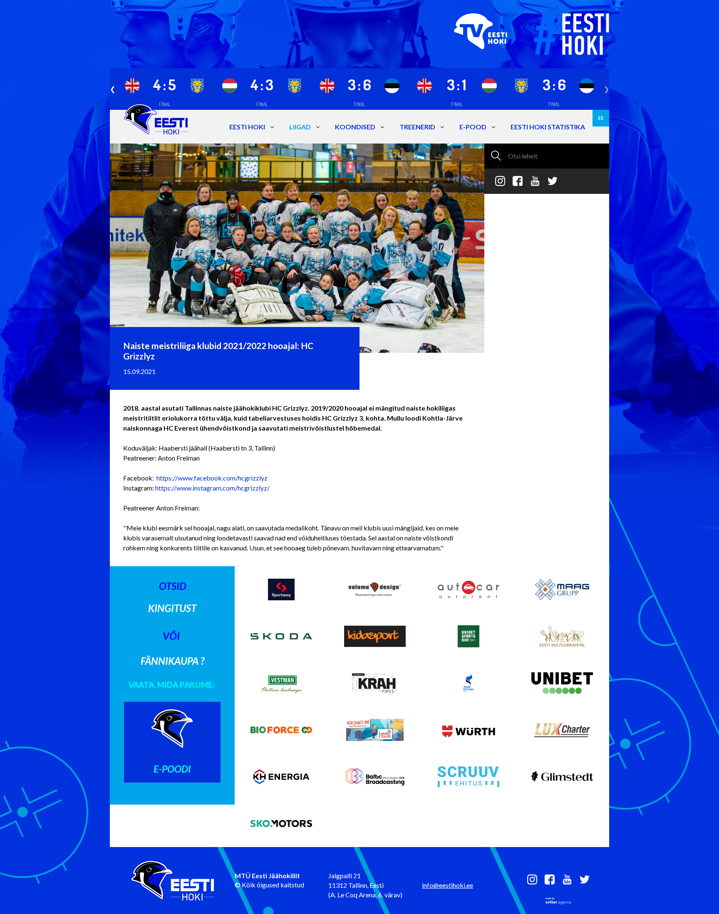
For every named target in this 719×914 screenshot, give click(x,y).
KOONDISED (355, 127)
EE (601, 118)
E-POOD (472, 127)
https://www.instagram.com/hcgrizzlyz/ (212, 488)
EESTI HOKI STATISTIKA (548, 127)
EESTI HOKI (247, 127)
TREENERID (417, 127)
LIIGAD (300, 127)
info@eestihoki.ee (447, 885)
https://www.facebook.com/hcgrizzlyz (212, 478)
